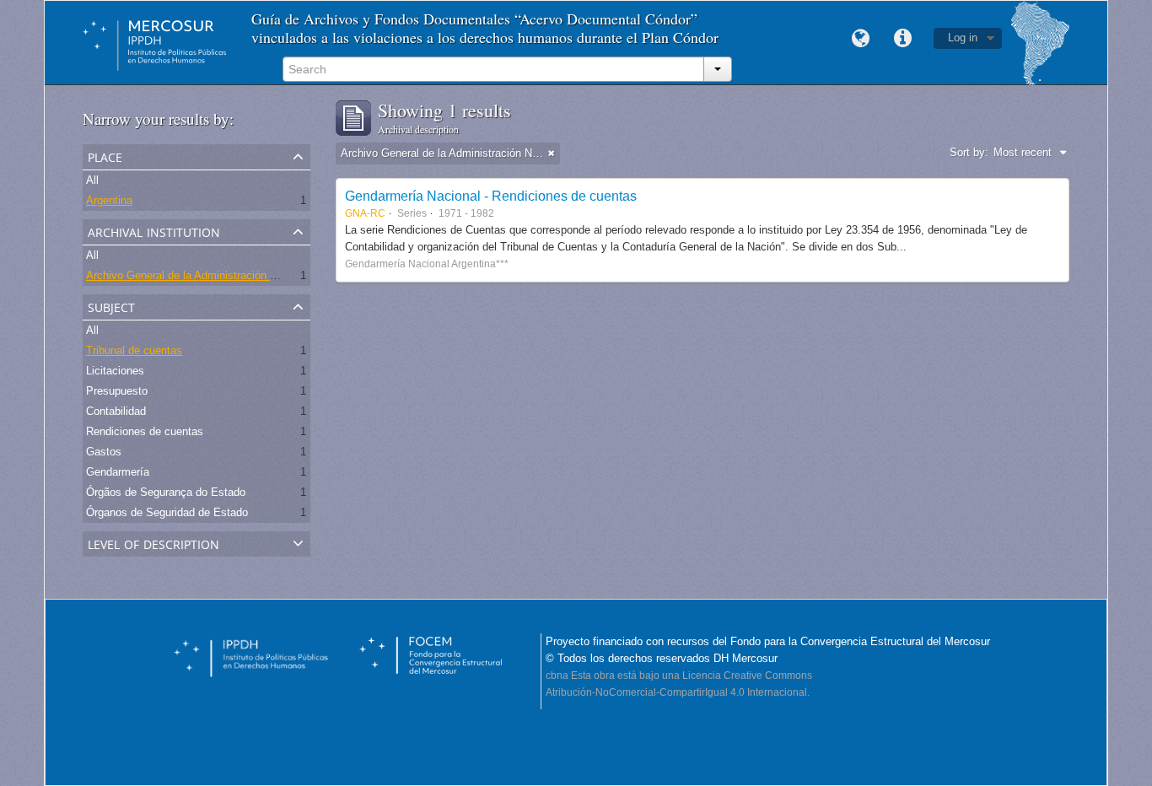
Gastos (103, 451)
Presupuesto (117, 391)
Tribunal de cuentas (134, 350)
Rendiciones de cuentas (144, 431)
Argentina (109, 200)
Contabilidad (116, 411)
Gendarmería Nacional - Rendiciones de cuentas (491, 195)
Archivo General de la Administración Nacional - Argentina (227, 275)
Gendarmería (117, 472)
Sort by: (969, 152)
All (92, 180)
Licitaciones (115, 370)
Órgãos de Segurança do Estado (165, 492)
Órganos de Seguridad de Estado (167, 512)
